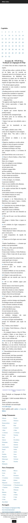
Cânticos (16, 442)
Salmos (4, 440)
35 (23, 46)
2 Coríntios (16, 478)
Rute (15, 425)
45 (9, 53)
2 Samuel (16, 428)
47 (16, 53)
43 (2, 53)
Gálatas (4, 480)
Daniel (3, 449)
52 (9, 56)
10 (9, 35)
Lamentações (5, 447)
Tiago (15, 492)
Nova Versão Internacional (8, 509)
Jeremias (16, 444)
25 (12, 42)
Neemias (16, 435)
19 (16, 39)
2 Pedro (16, 494)
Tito (3, 490)
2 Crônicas (16, 432)
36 (2, 49)
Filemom (16, 490)
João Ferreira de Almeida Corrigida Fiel (11, 512)
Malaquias (4, 464)
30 (6, 46)
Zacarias (16, 461)
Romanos (16, 475)
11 (12, 35)
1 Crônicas (5, 432)
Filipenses (4, 482)
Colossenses (17, 482)
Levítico (4, 420)
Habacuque (5, 459)
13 (19, 35)
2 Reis (15, 430)
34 (19, 46)
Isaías (3, 444)
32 (12, 46)
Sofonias (16, 459)
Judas (15, 499)
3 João (3, 499)
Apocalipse (5, 502)
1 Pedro (4, 494)
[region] (14, 14)
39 (12, 49)
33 (16, 46)
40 (16, 49)
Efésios (15, 480)
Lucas (3, 473)
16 (6, 39)
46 (12, 53)
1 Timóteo (4, 487)
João (15, 473)
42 (23, 49)
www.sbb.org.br (6, 406)
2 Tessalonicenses (18, 485)
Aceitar (14, 521)
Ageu (3, 461)
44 (6, 53)
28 (23, 42)
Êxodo (15, 418)
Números (16, 420)
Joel (3, 452)
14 (23, 35)
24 (9, 42)
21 (23, 39)
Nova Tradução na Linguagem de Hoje (11, 507)
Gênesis (4, 418)
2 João (15, 497)
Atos (3, 475)
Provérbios (16, 440)
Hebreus (4, 492)
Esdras (3, 435)
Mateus (4, 470)
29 (2, 46)
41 (19, 49)
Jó (14, 437)
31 (9, 46)
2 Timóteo (16, 487)
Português (5, 505)
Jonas (15, 454)
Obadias (4, 454)
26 (16, 42)
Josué (15, 423)
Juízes (3, 425)
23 (6, 42)
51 (6, 56)
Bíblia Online (5, 1)
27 (19, 42)
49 (23, 53)
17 (9, 39)
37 (6, 49)
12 (16, 35)
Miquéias (4, 456)
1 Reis (3, 430)
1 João (3, 497)
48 (19, 53)
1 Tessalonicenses (6, 485)
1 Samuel (4, 428)
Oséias (15, 449)
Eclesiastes (4, 442)
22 (2, 42)
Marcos (15, 470)
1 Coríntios (5, 478)
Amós (15, 452)
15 (2, 39)
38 (9, 49)
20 (19, 39)
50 (2, 56)
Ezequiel (16, 447)
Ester (3, 437)
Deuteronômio (6, 423)
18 (12, 39)
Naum (15, 456)
